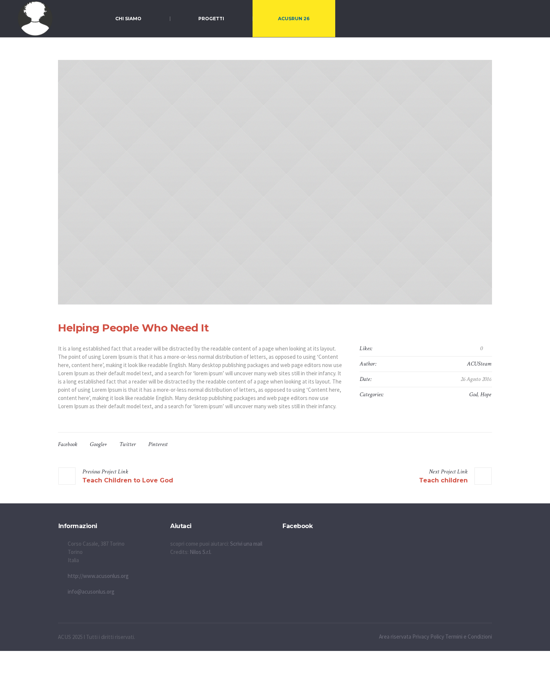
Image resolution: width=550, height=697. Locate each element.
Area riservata (395, 636)
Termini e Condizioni (468, 636)
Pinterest (158, 444)
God (473, 394)
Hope (485, 394)
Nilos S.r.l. (200, 551)
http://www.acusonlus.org (98, 575)
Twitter (127, 444)
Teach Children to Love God (127, 480)
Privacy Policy (428, 636)
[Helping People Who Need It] (275, 182)
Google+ (98, 444)
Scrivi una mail (246, 543)
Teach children (443, 480)
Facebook (67, 444)
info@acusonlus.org (91, 591)
